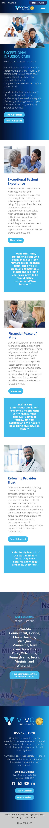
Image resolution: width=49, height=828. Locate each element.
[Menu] (41, 7)
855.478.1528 (9, 3)
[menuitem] (8, 3)
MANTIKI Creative (30, 817)
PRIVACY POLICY (24, 823)
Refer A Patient (38, 2)
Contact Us (22, 7)
